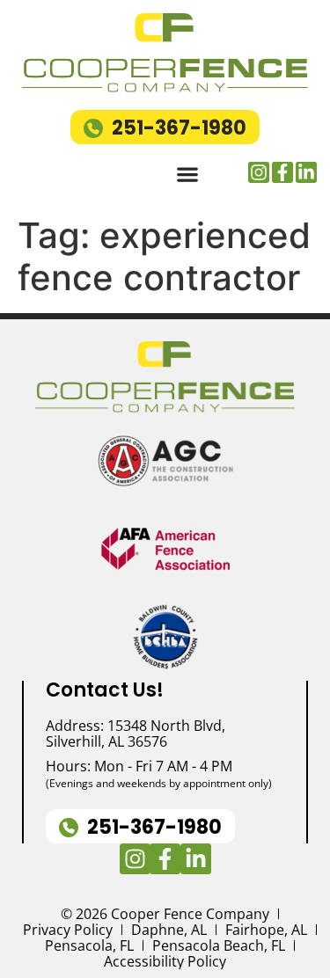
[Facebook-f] (282, 172)
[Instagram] (258, 172)
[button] (187, 174)
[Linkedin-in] (306, 172)
